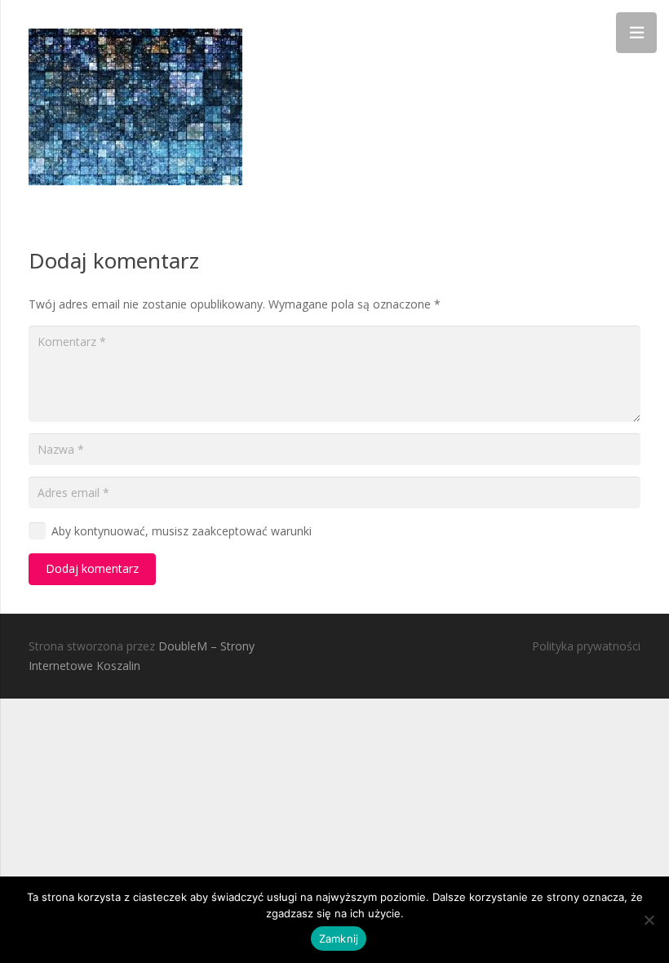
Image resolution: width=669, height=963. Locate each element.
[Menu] (636, 32)
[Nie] (648, 920)
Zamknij (339, 938)
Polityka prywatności (586, 646)
